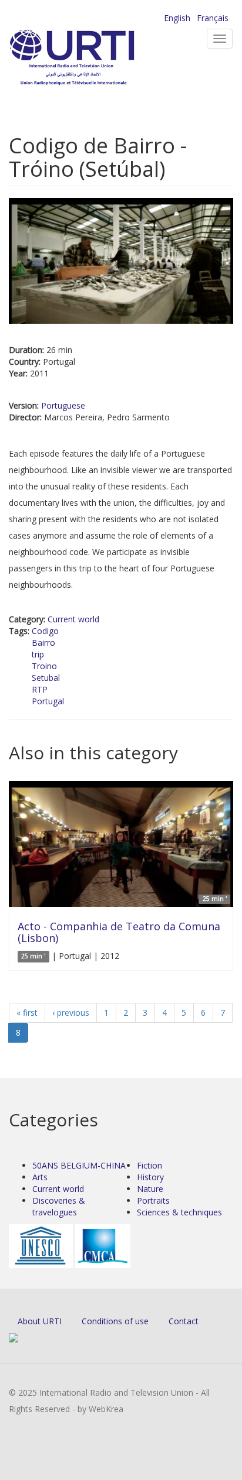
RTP (40, 689)
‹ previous (70, 1012)
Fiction (149, 1165)
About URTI (40, 1321)
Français (212, 17)
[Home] (91, 59)
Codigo (45, 630)
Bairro (43, 642)
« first (27, 1012)
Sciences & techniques (179, 1212)
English (177, 17)
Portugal (48, 701)
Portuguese (63, 405)
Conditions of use (115, 1321)
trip (38, 654)
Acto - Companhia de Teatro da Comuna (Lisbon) (119, 932)
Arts (40, 1177)
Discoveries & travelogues (58, 1206)
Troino (44, 666)
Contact (184, 1321)
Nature (150, 1188)
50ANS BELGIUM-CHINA (79, 1165)
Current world (73, 619)
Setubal (46, 677)
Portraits (153, 1200)
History (150, 1177)
